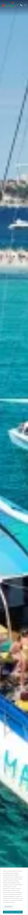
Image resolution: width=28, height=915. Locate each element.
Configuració (8, 906)
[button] (25, 5)
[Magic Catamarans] (10, 5)
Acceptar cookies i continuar (12, 912)
